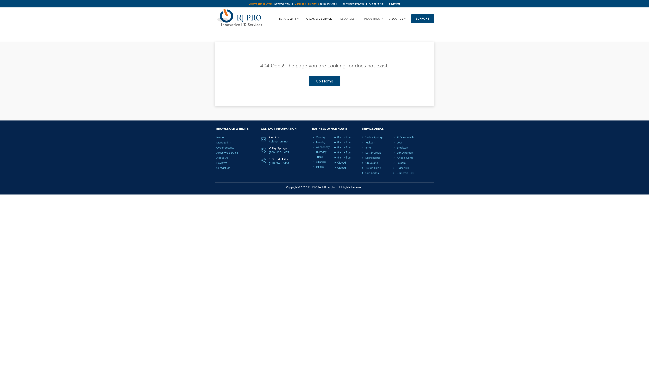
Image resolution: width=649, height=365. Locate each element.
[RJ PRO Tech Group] (241, 18)
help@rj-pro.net (353, 4)
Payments (394, 4)
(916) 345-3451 (328, 4)
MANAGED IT (287, 18)
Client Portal (376, 4)
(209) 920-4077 (282, 4)
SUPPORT (422, 18)
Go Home (324, 80)
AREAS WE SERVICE (319, 18)
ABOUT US (396, 18)
